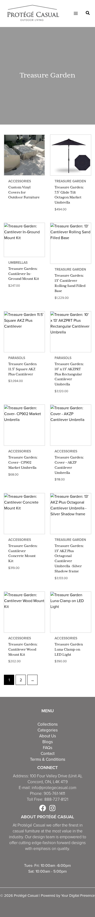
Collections (48, 724)
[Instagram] (52, 808)
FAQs (47, 748)
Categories (48, 730)
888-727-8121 (56, 799)
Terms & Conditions (47, 759)
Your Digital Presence (78, 895)
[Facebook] (42, 808)
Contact (48, 753)
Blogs (47, 742)
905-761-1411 (54, 793)
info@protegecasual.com (54, 787)
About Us (47, 736)
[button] (88, 13)
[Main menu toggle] (75, 13)
